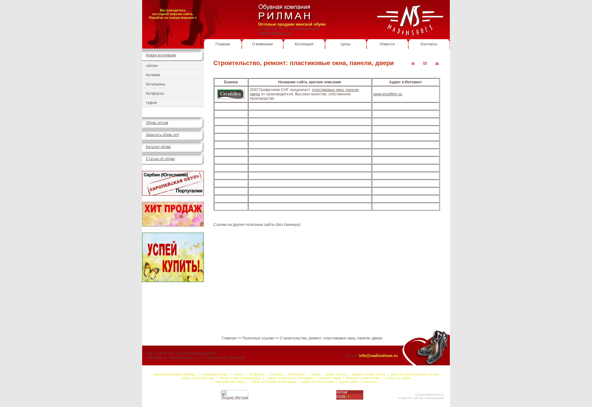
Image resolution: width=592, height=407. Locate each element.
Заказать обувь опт (162, 135)
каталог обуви (330, 378)
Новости (387, 44)
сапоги (152, 66)
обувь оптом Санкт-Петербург (290, 378)
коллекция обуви (214, 374)
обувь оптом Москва (198, 378)
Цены (346, 44)
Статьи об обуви (160, 159)
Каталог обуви (158, 147)
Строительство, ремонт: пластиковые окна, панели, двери (331, 338)
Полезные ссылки (258, 338)
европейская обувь (230, 382)
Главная (223, 44)
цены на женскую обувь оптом (415, 374)
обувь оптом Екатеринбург (240, 378)
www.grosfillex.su (387, 94)
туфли (151, 103)
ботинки (153, 75)
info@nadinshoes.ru (275, 33)
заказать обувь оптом (368, 374)
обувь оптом (336, 374)
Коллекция (304, 44)
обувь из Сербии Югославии (273, 382)
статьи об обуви (397, 378)
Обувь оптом (157, 123)
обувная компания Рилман (174, 374)
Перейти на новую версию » (173, 17)
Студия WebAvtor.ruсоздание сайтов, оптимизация (420, 396)
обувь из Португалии (317, 382)
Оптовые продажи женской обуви (292, 24)
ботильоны (155, 84)
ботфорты (155, 93)
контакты (370, 382)
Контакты (429, 44)
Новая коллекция (161, 55)
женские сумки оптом (363, 378)
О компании (262, 44)
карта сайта (349, 382)
